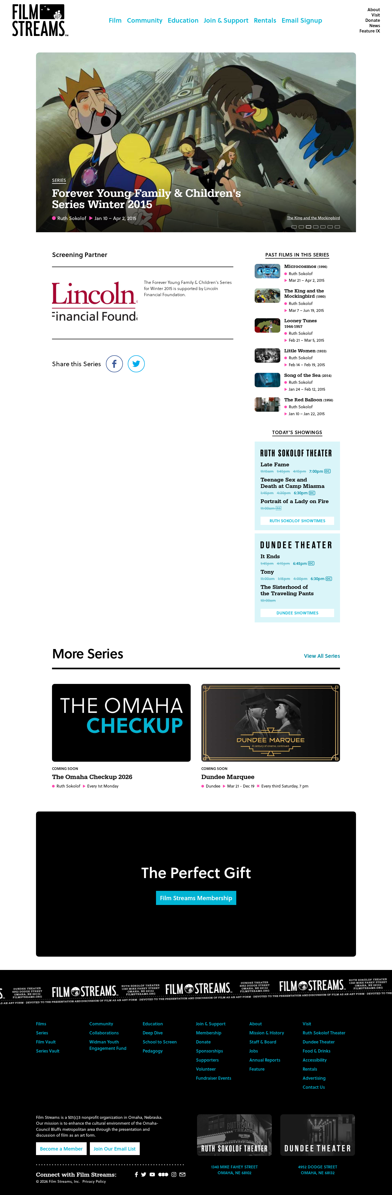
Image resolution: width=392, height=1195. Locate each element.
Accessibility (315, 1060)
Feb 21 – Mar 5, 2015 (306, 340)
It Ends (270, 556)
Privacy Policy (94, 1181)
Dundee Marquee (227, 777)
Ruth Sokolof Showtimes (297, 521)
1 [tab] (294, 227)
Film (115, 20)
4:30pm (284, 493)
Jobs (253, 1051)
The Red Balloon (308, 400)
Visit (375, 15)
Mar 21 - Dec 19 (240, 786)
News (374, 25)
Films (41, 1024)
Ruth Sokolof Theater (324, 1033)
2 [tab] (301, 227)
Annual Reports (264, 1060)
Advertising (314, 1078)
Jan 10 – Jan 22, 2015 (307, 414)
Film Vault (46, 1042)
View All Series (322, 656)
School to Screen (160, 1042)
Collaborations (104, 1033)
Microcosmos (305, 266)
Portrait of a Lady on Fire (295, 501)
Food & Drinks (316, 1051)
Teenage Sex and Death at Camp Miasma (293, 483)
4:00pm (300, 578)
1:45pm (283, 471)
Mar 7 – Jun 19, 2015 (306, 310)
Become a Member (61, 1148)
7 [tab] (337, 227)
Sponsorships (209, 1051)
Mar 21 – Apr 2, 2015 (306, 280)
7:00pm (316, 471)
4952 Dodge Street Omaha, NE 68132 (317, 1170)
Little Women (305, 351)
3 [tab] (308, 227)
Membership (208, 1033)
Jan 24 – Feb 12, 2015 (307, 389)
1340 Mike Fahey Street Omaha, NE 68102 (234, 1170)
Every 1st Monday (102, 786)
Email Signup (302, 20)
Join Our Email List (115, 1148)
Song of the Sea (307, 375)
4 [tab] (315, 227)
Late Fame (275, 464)
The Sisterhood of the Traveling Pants (287, 590)
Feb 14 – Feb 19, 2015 (307, 365)
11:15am (267, 471)
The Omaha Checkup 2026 (92, 777)
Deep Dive (153, 1033)
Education (183, 20)
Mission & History (266, 1033)
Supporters (207, 1060)
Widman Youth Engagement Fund (107, 1045)
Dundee (213, 786)
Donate (372, 20)
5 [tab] (323, 227)
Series (59, 180)
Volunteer (206, 1069)
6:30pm (301, 493)
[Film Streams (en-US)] (41, 20)
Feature (257, 1069)
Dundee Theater (319, 1042)
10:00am (268, 600)
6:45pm (300, 563)
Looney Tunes (300, 323)
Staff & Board (262, 1042)
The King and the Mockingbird (313, 218)
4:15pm (299, 471)
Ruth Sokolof (71, 218)
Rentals (265, 20)
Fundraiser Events (213, 1078)
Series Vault (47, 1051)
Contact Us (314, 1087)
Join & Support (226, 20)
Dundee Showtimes (297, 613)
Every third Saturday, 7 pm (285, 786)
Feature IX (369, 31)
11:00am (268, 508)
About (373, 9)
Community (144, 20)
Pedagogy (153, 1051)
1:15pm (284, 578)
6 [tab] (330, 227)
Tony (267, 572)
